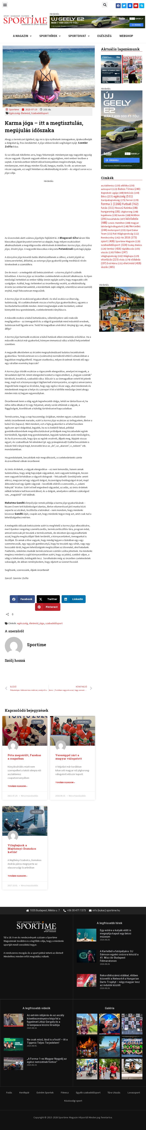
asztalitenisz (110, 185)
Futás (9, 1092)
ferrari (132, 200)
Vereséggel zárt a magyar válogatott (68, 757)
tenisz (114, 249)
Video (120, 252)
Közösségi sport (73, 1100)
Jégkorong (129, 211)
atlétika (127, 185)
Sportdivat (77, 36)
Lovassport (133, 1092)
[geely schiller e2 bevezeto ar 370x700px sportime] (121, 129)
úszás (108, 267)
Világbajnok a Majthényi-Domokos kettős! (22, 849)
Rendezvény (110, 237)
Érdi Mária (115, 263)
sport (108, 241)
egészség (22, 623)
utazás (107, 252)
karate (124, 215)
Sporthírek (48, 36)
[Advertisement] (48, 208)
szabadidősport (53, 623)
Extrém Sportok (45, 1092)
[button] (5, 5)
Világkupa (131, 256)
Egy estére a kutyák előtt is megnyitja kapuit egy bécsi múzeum (115, 933)
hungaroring (110, 211)
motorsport (117, 230)
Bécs (107, 196)
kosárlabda (116, 218)
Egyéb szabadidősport (88, 1092)
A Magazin (20, 36)
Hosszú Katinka (126, 207)
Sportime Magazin (127, 241)
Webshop (126, 36)
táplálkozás (131, 248)
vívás (124, 259)
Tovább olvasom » (17, 786)
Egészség (104, 36)
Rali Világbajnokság (126, 233)
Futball (130, 204)
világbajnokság (112, 256)
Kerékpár (24, 1092)
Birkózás (131, 192)
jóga (42, 623)
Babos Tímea (129, 189)
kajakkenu (109, 215)
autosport (109, 189)
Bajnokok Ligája (112, 192)
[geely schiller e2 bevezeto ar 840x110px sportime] (97, 21)
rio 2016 (129, 237)
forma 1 (111, 204)
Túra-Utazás (114, 1092)
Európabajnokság (113, 200)
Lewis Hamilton (119, 222)
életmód (33, 623)
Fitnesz (65, 1092)
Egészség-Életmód (19, 113)
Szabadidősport (39, 113)
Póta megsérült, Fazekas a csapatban (24, 757)
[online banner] (121, 309)
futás (107, 207)
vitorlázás (110, 259)
